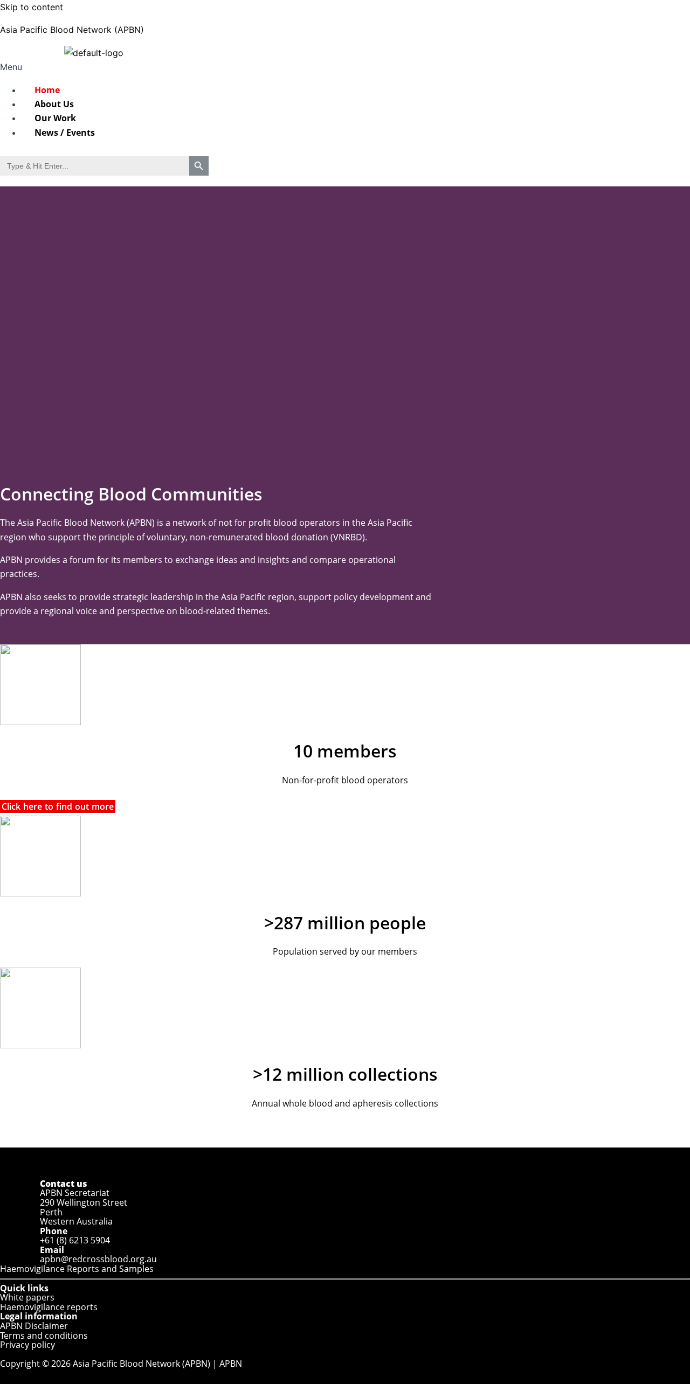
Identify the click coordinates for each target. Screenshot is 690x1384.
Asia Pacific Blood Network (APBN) (72, 29)
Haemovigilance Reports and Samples (77, 1269)
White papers (27, 1297)
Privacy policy (27, 1345)
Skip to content (31, 7)
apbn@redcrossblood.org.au (98, 1259)
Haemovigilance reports (49, 1307)
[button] (105, 67)
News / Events (64, 132)
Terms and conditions (44, 1335)
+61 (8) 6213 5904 (74, 1240)
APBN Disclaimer (34, 1326)
